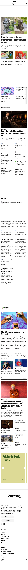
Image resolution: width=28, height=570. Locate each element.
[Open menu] (26, 3)
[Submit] (25, 567)
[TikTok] (6, 524)
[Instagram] (4, 524)
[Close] (26, 560)
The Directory (5, 536)
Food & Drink (5, 538)
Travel (3, 543)
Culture (3, 532)
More (24, 107)
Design (3, 534)
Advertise (4, 555)
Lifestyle (3, 540)
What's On (4, 545)
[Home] (14, 1)
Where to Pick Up (6, 551)
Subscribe (8, 516)
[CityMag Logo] (14, 4)
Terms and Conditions (7, 553)
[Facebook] (2, 524)
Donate (8, 520)
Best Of (3, 530)
